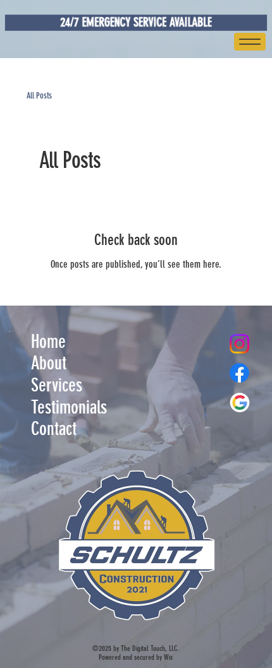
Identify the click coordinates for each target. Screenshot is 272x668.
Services (56, 385)
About (48, 363)
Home (48, 341)
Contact (54, 428)
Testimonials (69, 407)
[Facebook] (239, 373)
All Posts (39, 95)
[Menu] (250, 42)
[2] (239, 402)
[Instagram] (239, 344)
